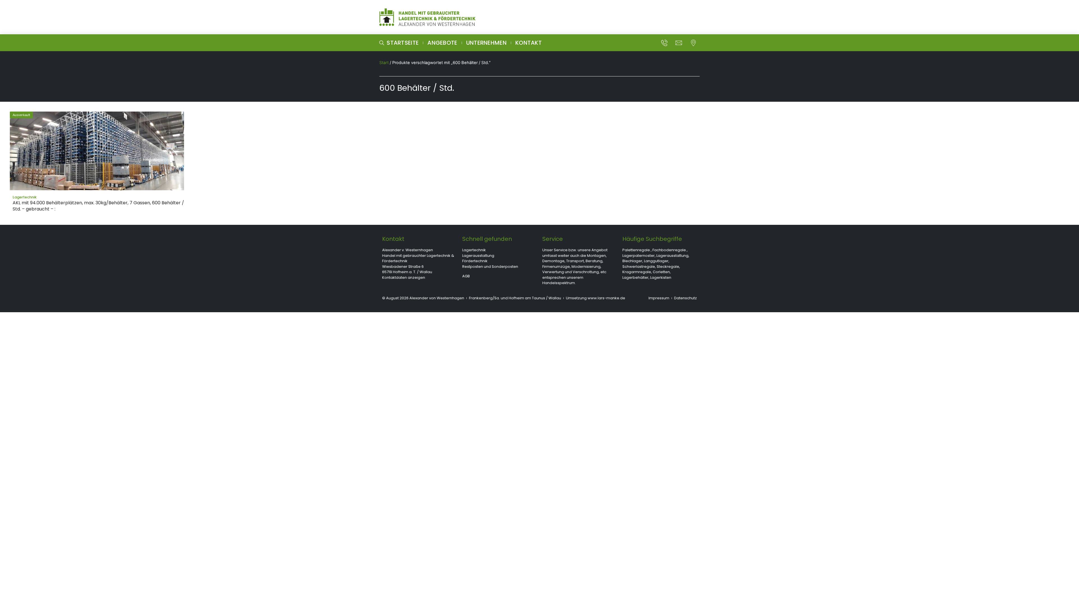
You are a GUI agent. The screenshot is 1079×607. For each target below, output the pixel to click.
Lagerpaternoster (638, 255)
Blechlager (632, 261)
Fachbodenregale (669, 250)
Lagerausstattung (478, 255)
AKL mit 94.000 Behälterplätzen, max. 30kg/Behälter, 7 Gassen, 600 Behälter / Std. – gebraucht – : (98, 206)
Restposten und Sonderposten (490, 266)
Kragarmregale (636, 272)
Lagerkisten (660, 277)
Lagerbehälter (635, 277)
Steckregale (668, 266)
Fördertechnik (475, 261)
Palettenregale (636, 250)
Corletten (661, 272)
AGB (466, 276)
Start (384, 62)
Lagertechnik (474, 250)
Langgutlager (656, 261)
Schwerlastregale (638, 266)
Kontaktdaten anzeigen (403, 277)
